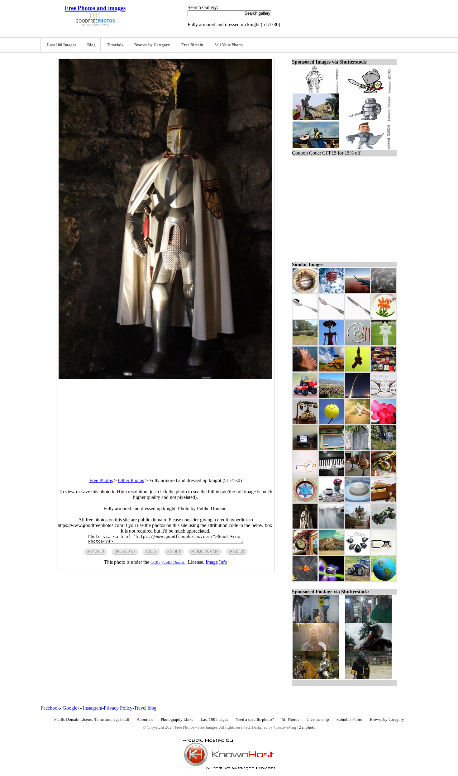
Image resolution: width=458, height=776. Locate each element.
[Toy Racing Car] (383, 526)
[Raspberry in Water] (331, 291)
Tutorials (115, 45)
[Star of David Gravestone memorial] (383, 343)
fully (151, 551)
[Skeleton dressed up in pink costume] (331, 343)
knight (174, 551)
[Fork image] (331, 317)
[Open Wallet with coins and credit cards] (383, 500)
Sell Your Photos (228, 45)
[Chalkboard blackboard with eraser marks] (383, 291)
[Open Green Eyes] (383, 474)
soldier (236, 551)
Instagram (92, 708)
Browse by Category (152, 45)
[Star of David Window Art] (305, 500)
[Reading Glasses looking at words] (383, 396)
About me (145, 719)
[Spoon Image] (305, 317)
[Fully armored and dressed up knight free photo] (165, 377)
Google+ (71, 708)
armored (95, 551)
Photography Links (177, 719)
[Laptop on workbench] (305, 448)
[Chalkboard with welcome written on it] (331, 448)
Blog (91, 45)
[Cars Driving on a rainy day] (331, 526)
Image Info (216, 562)
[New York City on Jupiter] (305, 291)
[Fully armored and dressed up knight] (305, 526)
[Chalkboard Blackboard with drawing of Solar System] (305, 579)
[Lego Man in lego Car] (305, 396)
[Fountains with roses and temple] (357, 526)
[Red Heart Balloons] (383, 422)
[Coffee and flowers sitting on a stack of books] (331, 500)
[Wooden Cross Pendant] (357, 369)
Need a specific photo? (255, 719)
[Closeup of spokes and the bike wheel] (383, 448)
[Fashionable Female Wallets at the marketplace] (383, 369)
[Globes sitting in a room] (357, 474)
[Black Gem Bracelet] (357, 553)
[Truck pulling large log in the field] (305, 343)
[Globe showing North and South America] (383, 579)
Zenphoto (307, 727)
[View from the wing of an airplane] (357, 291)
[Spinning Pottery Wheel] (357, 500)
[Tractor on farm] (357, 579)
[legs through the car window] (357, 422)
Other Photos (131, 480)
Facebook (50, 708)
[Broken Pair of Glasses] (383, 553)
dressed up (125, 551)
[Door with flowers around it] (357, 448)
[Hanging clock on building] (305, 553)
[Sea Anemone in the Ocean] (305, 369)
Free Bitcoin (192, 45)
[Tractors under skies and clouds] (331, 369)
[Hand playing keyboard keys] (331, 474)
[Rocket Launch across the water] (357, 396)
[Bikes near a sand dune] (331, 553)
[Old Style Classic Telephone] (305, 422)
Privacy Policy (118, 708)
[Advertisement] (165, 423)
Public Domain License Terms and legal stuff (91, 719)
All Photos (290, 719)
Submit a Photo (349, 719)
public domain (205, 551)
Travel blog (145, 708)
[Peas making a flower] (383, 317)
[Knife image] (357, 317)
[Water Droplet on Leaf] (331, 579)
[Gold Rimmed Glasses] (305, 474)
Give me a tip (318, 719)
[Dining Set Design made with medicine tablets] (357, 343)
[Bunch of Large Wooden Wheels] (331, 396)
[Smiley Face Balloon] (331, 422)
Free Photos (101, 480)
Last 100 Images (61, 45)
